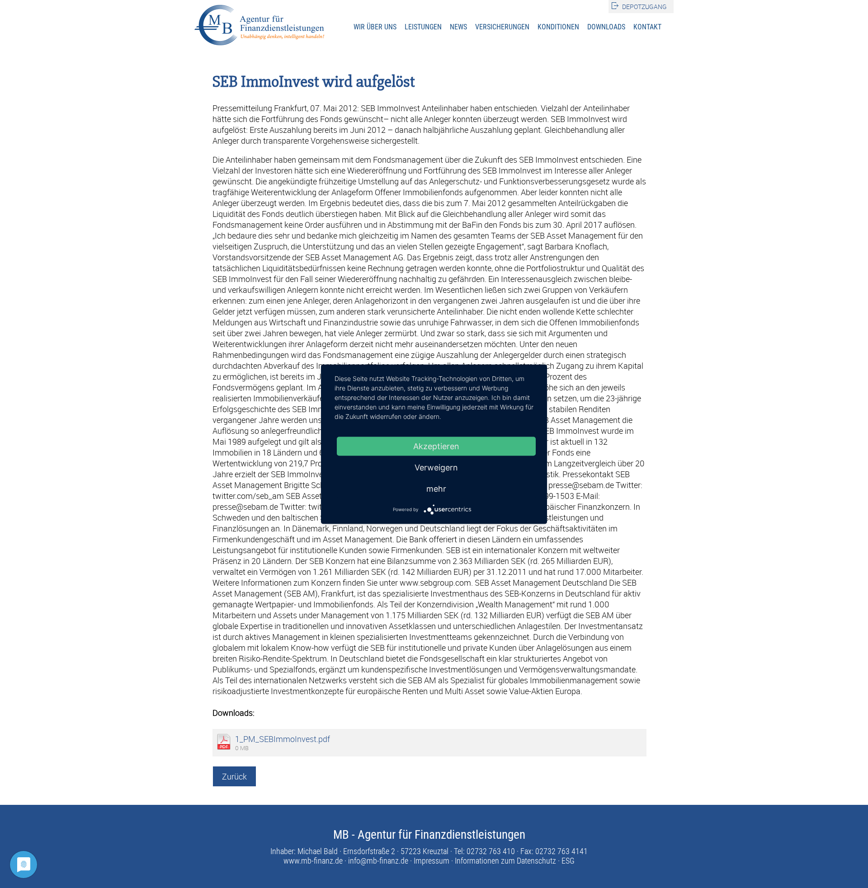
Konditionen (558, 27)
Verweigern (436, 467)
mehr (436, 488)
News (458, 27)
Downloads (606, 27)
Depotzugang (644, 6)
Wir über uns (375, 27)
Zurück (234, 776)
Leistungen (423, 27)
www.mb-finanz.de (313, 860)
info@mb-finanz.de (378, 860)
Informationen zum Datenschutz (505, 860)
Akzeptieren (436, 446)
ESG (568, 860)
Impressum (431, 860)
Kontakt (647, 27)
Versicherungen (502, 27)
